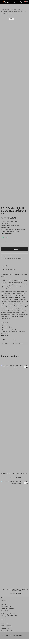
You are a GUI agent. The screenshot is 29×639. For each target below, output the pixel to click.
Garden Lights (9, 9)
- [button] (5, 242)
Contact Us (4, 600)
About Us (3, 597)
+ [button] (23, 242)
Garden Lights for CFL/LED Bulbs (14, 258)
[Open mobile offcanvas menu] (27, 2)
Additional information (8, 269)
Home (2, 9)
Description (5, 266)
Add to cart (14, 249)
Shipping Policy (5, 628)
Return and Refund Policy (7, 631)
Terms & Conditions (6, 625)
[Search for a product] (14, 2)
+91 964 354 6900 (12, 616)
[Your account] (21, 2)
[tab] (14, 266)
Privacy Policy (5, 623)
